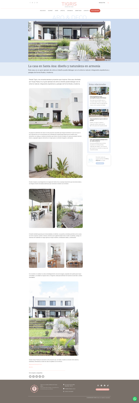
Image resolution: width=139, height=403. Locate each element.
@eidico (31, 367)
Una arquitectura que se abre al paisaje (99, 119)
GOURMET (50, 10)
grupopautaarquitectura (36, 364)
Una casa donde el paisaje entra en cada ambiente (98, 140)
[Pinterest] (32, 2)
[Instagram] (30, 2)
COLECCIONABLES (95, 10)
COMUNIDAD (70, 10)
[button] (135, 399)
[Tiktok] (35, 2)
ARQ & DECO (43, 10)
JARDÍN (56, 10)
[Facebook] (37, 2)
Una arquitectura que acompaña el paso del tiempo (98, 97)
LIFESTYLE (62, 10)
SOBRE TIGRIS (78, 10)
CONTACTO (86, 10)
